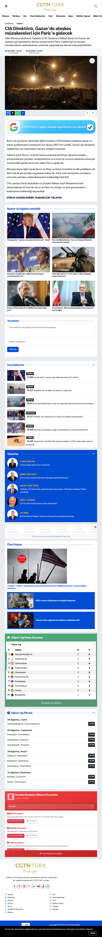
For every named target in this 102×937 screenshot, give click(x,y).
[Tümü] (93, 365)
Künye (10, 912)
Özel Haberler (37, 16)
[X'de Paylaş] (12, 113)
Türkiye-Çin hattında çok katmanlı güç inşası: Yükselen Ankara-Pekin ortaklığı (53, 490)
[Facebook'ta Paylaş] (8, 113)
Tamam (92, 933)
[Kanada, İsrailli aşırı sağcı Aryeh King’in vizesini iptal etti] (28, 259)
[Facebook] (14, 886)
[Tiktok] (43, 886)
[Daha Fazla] (23, 113)
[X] (19, 886)
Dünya (5, 16)
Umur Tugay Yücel (29, 486)
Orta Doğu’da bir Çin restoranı (35, 465)
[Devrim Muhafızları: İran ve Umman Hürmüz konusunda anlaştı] (73, 225)
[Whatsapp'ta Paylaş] (17, 113)
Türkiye (16, 16)
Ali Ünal (24, 513)
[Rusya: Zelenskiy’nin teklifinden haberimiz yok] (28, 293)
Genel (10, 895)
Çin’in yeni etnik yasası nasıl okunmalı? (38, 503)
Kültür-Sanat (83, 16)
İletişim (55, 909)
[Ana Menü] (6, 6)
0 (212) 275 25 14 (17, 821)
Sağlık (30, 437)
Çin (25, 16)
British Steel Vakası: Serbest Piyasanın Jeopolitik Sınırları (47, 516)
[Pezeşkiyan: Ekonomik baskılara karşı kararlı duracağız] (73, 293)
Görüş (10, 903)
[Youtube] (38, 886)
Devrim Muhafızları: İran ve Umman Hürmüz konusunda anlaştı (60, 403)
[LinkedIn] (33, 886)
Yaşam (30, 387)
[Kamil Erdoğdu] (12, 476)
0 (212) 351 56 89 (17, 835)
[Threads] (48, 886)
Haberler (9, 24)
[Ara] (95, 6)
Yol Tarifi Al (32, 821)
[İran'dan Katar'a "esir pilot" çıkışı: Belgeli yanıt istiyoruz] (73, 259)
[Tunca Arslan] (12, 463)
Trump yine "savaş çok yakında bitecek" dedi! (28, 240)
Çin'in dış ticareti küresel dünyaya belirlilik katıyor (44, 478)
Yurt (50, 16)
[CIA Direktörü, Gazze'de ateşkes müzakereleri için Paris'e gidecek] (51, 83)
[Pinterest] (24, 886)
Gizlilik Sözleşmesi (15, 909)
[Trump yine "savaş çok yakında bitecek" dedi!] (28, 225)
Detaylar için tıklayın (51, 703)
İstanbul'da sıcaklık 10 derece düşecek (49, 390)
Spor (70, 16)
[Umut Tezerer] (12, 502)
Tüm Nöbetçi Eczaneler (52, 854)
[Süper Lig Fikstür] (93, 713)
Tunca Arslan (27, 462)
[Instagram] (29, 886)
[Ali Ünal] (12, 514)
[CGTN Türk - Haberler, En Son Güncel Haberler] (51, 6)
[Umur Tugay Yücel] (12, 489)
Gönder (13, 349)
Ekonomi (60, 16)
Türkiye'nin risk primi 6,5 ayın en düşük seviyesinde (55, 417)
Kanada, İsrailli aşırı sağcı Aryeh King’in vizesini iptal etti (57, 430)
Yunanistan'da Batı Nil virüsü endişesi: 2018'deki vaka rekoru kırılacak (59, 443)
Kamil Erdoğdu (28, 474)
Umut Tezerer (27, 500)
